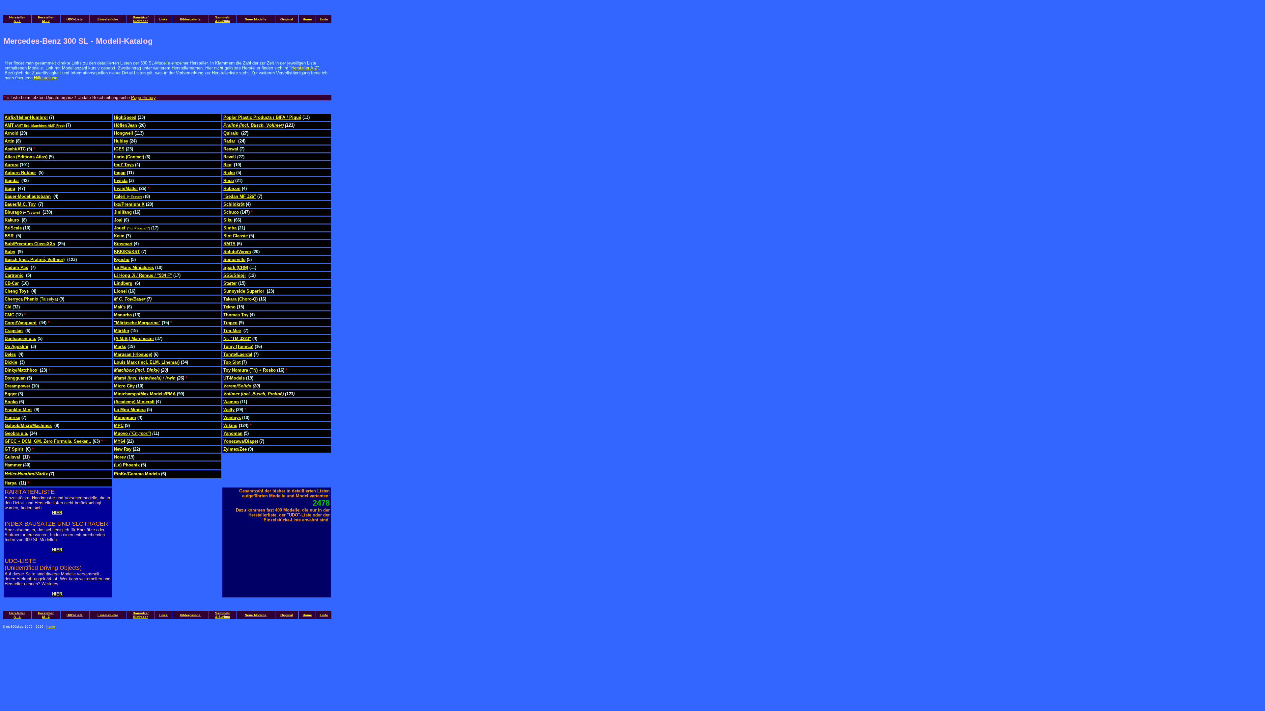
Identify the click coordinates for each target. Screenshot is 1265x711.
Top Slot (231, 362)
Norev (120, 457)
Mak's (120, 306)
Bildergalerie (190, 19)
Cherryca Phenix (21, 299)
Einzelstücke (108, 19)
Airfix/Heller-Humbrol (26, 117)
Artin (9, 141)
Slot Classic (235, 235)
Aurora (11, 164)
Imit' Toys (124, 164)
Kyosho (121, 259)
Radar (229, 141)
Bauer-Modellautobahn (28, 196)
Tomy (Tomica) (238, 346)
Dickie (11, 362)
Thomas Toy (235, 314)
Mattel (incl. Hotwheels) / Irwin (145, 378)
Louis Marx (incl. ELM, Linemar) (147, 362)
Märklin (121, 330)
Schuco (231, 212)
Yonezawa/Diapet (240, 441)
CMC (9, 314)
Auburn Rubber (20, 172)
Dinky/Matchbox (21, 370)
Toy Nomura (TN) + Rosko (249, 370)
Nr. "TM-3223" (237, 338)
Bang (10, 188)
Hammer (13, 464)
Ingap (120, 172)
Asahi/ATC (15, 148)
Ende (324, 19)
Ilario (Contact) (129, 156)
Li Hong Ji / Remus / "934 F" (143, 275)
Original (286, 19)
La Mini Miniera (130, 409)
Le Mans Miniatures (134, 267)
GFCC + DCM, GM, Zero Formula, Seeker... (48, 441)
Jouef (119, 227)
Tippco (230, 322)
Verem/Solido (237, 385)
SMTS (229, 243)
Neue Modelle (256, 19)
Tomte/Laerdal (237, 354)
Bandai (12, 180)
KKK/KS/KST (127, 251)
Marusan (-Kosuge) (133, 354)
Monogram (125, 417)
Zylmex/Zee (235, 449)
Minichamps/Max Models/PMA (145, 393)
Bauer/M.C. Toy (20, 204)
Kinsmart (123, 243)
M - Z (46, 21)
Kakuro (12, 220)
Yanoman (232, 433)
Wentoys (232, 417)
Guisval (12, 457)
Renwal (230, 148)
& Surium (222, 21)
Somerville (234, 259)
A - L (17, 21)
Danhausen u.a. (20, 338)
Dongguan (15, 378)
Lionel (120, 291)
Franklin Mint (18, 409)
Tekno (229, 306)
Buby (10, 251)
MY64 (119, 441)
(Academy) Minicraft (134, 401)
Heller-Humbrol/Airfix (26, 473)
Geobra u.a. (16, 433)
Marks (120, 346)
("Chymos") (140, 433)
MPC (119, 425)
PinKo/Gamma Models (137, 473)
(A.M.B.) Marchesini (134, 338)
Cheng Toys (17, 291)
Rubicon (231, 188)
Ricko (229, 172)
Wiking (230, 425)
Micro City (124, 385)
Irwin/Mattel (126, 188)
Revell (229, 156)
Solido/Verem (237, 251)
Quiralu (231, 133)
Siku (228, 220)
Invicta (120, 180)
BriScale (13, 227)
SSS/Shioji (234, 275)
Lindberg (123, 283)
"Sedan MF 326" (239, 196)
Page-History (143, 97)
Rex (227, 164)
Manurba (123, 314)
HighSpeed (125, 117)
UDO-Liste (75, 19)
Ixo (117, 204)
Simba (230, 227)
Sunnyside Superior (243, 291)
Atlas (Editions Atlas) (26, 156)
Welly (229, 409)
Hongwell (123, 133)
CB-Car (12, 283)
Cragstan (14, 330)
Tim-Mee (232, 330)
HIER (57, 512)
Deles (10, 354)
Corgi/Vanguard (21, 322)
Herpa (10, 483)
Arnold (11, 133)
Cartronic (14, 275)
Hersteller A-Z (304, 68)
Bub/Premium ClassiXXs (30, 243)
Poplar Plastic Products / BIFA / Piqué (262, 117)
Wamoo (231, 401)
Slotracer (140, 21)
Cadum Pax (16, 267)
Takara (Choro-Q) (240, 299)
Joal (118, 220)
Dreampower (17, 385)
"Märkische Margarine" (137, 322)
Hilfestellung (45, 77)
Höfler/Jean (125, 125)
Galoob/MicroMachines (28, 425)
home (50, 626)
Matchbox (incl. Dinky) (136, 370)
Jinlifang (123, 212)
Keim (119, 235)
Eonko (11, 401)
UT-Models (234, 378)
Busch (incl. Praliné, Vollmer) (35, 259)
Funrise (12, 417)
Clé (8, 306)
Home (307, 19)
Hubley (121, 141)
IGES (119, 148)
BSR (9, 235)
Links (163, 19)
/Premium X (132, 204)
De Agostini (16, 346)
